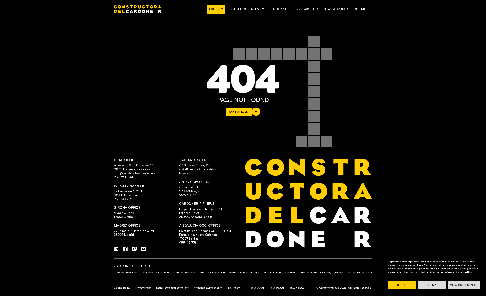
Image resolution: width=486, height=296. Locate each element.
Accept (402, 285)
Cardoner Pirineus (184, 272)
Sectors (279, 9)
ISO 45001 (297, 288)
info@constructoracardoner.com (137, 173)
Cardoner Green (272, 272)
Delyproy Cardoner (331, 272)
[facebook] (125, 249)
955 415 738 (188, 242)
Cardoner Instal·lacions (212, 272)
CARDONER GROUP (130, 266)
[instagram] (134, 249)
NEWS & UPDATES (336, 9)
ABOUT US (311, 9)
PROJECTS (238, 9)
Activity (257, 9)
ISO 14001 (277, 288)
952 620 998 (188, 195)
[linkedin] (116, 249)
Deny (432, 285)
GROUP (214, 9)
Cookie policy (122, 287)
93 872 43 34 (123, 177)
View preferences (464, 285)
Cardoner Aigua (307, 272)
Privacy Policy (143, 287)
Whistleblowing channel (208, 287)
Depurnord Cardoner (359, 272)
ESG (297, 9)
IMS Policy (234, 287)
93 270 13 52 (123, 199)
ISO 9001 (257, 288)
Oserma (290, 272)
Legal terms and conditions (172, 287)
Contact (361, 9)
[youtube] (143, 249)
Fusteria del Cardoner (156, 272)
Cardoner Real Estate (127, 272)
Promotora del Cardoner (244, 272)
